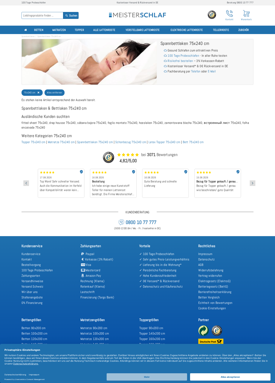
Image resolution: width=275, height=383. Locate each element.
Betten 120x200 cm (34, 339)
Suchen (73, 15)
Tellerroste (221, 30)
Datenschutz (206, 259)
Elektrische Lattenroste (187, 30)
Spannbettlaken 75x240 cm (95, 142)
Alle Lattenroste (104, 30)
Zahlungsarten (31, 276)
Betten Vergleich (209, 297)
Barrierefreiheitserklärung (215, 292)
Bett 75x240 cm (193, 142)
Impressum (205, 254)
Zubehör (243, 30)
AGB (200, 265)
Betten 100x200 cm (34, 333)
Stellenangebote (32, 297)
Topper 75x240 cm (33, 142)
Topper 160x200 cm (152, 339)
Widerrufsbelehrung (210, 270)
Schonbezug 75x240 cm (130, 142)
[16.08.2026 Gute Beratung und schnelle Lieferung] (165, 170)
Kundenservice (31, 254)
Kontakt (27, 259)
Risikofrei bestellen (180, 61)
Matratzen (59, 30)
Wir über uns (30, 292)
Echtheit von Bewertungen (215, 303)
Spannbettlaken (28, 36)
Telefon (196, 71)
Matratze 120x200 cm (94, 339)
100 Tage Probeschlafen (183, 56)
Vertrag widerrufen (210, 276)
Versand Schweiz (32, 286)
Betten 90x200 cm (34, 328)
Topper (79, 30)
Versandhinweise (32, 281)
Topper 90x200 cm (151, 328)
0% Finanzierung (32, 303)
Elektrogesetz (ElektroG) (214, 281)
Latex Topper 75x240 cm (164, 142)
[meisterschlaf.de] (137, 12)
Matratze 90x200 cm (93, 328)
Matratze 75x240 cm (61, 142)
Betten (38, 30)
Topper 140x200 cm (152, 333)
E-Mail (212, 71)
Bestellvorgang (31, 265)
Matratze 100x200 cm (94, 333)
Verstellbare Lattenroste (143, 30)
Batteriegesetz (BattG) (213, 286)
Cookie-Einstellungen (212, 308)
